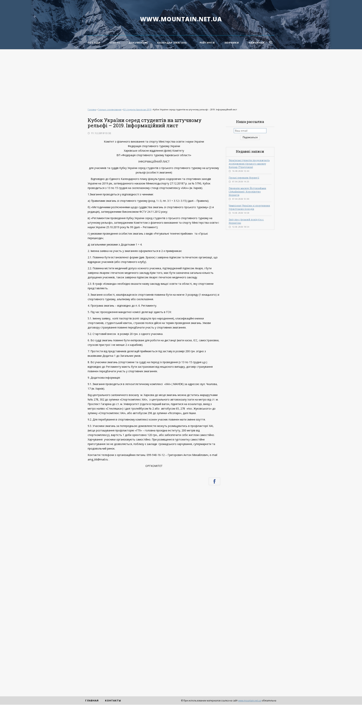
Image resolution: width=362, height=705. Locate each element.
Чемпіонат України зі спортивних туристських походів (249, 207)
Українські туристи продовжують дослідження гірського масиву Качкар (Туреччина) (249, 164)
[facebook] (214, 481)
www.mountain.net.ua (181, 19)
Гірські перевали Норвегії (244, 177)
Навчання (256, 42)
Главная (92, 700)
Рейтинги (207, 42)
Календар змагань (172, 42)
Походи (94, 42)
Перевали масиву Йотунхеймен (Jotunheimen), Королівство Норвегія (247, 191)
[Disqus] (154, 539)
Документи (138, 42)
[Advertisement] (181, 77)
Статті (115, 42)
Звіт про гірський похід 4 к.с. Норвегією (246, 221)
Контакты (113, 700)
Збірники (231, 42)
